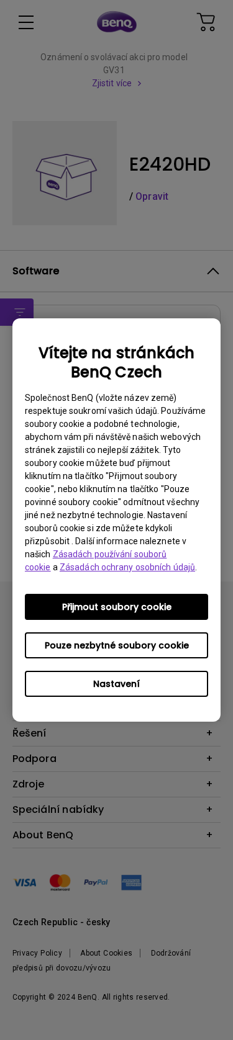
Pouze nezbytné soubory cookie (117, 645)
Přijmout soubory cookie (116, 607)
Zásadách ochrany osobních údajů (127, 567)
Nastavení (116, 684)
